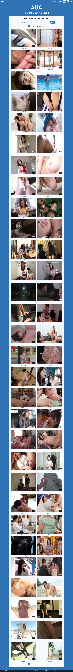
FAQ (41, 670)
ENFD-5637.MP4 (23, 90)
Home (33, 670)
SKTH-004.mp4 (23, 428)
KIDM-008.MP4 (23, 69)
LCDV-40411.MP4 (50, 69)
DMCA (55, 670)
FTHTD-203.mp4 (50, 217)
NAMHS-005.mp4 (23, 132)
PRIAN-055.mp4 (50, 196)
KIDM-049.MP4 (50, 640)
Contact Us (70, 670)
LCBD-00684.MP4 (50, 597)
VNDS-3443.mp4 (50, 280)
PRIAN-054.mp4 (50, 175)
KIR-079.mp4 (23, 323)
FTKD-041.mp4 (23, 492)
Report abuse (59, 670)
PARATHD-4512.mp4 (50, 259)
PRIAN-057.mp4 (23, 175)
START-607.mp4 (23, 513)
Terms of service (37, 670)
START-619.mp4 (50, 492)
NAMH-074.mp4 (23, 344)
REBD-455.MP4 (49, 661)
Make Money (60, 1)
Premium (54, 1)
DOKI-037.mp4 (50, 323)
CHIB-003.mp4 (50, 132)
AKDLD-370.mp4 (23, 534)
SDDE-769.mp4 (50, 576)
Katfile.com (3, 670)
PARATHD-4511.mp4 (23, 259)
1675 (40, 26)
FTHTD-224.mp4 (23, 217)
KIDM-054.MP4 (23, 661)
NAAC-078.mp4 (50, 48)
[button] (71, 1)
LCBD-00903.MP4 (23, 640)
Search (52, 22)
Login (64, 1)
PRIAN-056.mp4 (23, 238)
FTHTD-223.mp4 (23, 280)
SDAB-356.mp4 (50, 428)
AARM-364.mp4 (49, 534)
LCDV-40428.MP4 (23, 597)
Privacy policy (51, 670)
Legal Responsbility (64, 670)
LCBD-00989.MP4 (50, 111)
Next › (43, 26)
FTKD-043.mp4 (50, 238)
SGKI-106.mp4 (23, 365)
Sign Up (68, 1)
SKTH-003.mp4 (50, 407)
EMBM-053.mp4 (23, 407)
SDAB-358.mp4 (50, 386)
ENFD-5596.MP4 (23, 111)
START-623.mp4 (50, 555)
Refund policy (45, 670)
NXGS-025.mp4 (49, 344)
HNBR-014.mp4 (23, 386)
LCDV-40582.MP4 (23, 48)
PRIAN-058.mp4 (23, 196)
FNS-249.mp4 (50, 365)
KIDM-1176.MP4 (50, 90)
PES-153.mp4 (23, 555)
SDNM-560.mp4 (49, 513)
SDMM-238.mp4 (23, 576)
